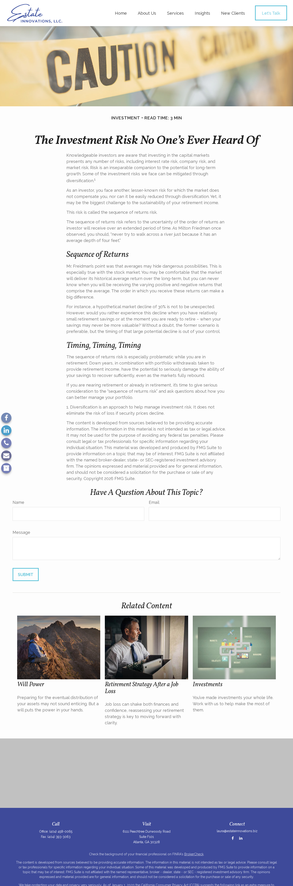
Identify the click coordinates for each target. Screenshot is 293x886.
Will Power (30, 684)
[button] (121, 13)
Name (18, 502)
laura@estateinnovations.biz (237, 831)
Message (21, 532)
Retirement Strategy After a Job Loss (141, 688)
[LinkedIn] (6, 430)
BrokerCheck (193, 854)
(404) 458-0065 (60, 831)
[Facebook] (6, 418)
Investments (207, 684)
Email (154, 502)
